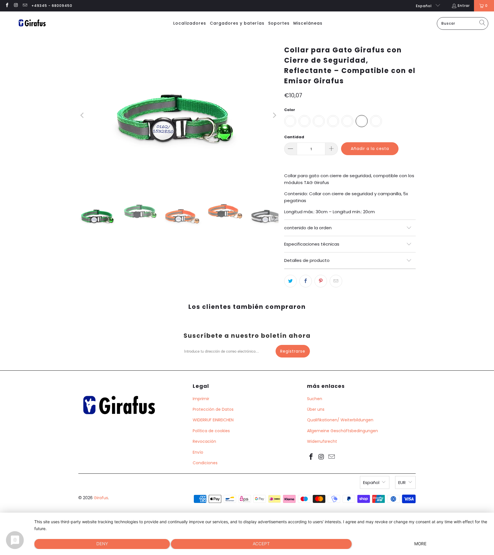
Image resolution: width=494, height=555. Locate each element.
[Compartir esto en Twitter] (290, 281)
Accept (261, 543)
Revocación (204, 441)
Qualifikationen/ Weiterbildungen (340, 420)
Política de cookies (211, 431)
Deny (102, 543)
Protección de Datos (213, 409)
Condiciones (205, 463)
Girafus (101, 498)
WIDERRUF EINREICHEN (213, 420)
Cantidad (294, 137)
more (420, 543)
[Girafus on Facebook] (6, 5)
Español (424, 5)
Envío (198, 452)
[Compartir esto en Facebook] (305, 281)
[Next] (274, 115)
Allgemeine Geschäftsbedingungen (342, 431)
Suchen (314, 399)
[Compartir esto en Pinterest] (320, 281)
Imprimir (201, 399)
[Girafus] (32, 23)
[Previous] (82, 115)
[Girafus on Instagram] (15, 5)
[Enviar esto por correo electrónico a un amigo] (336, 281)
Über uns (315, 409)
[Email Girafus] (24, 5)
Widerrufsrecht (322, 441)
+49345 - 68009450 (51, 5)
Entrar (464, 5)
